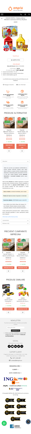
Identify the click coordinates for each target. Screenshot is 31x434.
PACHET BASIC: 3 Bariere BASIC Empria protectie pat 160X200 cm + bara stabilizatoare (22, 132)
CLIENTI (14, 369)
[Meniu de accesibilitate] (28, 421)
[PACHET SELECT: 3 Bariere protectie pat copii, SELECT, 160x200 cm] (9, 122)
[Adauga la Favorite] (9, 151)
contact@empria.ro (16, 360)
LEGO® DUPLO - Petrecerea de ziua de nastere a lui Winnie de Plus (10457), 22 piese (23, 300)
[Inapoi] (1, 18)
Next (28, 41)
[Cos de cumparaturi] (25, 14)
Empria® (9, 130)
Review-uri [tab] (6, 223)
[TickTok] (18, 346)
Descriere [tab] (5, 161)
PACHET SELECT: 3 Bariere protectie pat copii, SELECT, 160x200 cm (9, 132)
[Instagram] (21, 346)
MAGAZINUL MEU (15, 366)
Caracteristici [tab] (6, 220)
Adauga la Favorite (9, 84)
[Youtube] (12, 346)
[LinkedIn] (15, 346)
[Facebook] (9, 346)
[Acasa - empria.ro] (15, 9)
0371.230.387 (16, 358)
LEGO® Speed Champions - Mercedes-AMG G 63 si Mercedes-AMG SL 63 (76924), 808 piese (8, 300)
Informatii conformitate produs (10, 216)
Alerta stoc (16, 60)
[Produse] (2, 15)
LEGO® (15, 22)
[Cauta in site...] (29, 14)
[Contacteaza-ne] (21, 14)
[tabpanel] (15, 39)
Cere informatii (22, 84)
